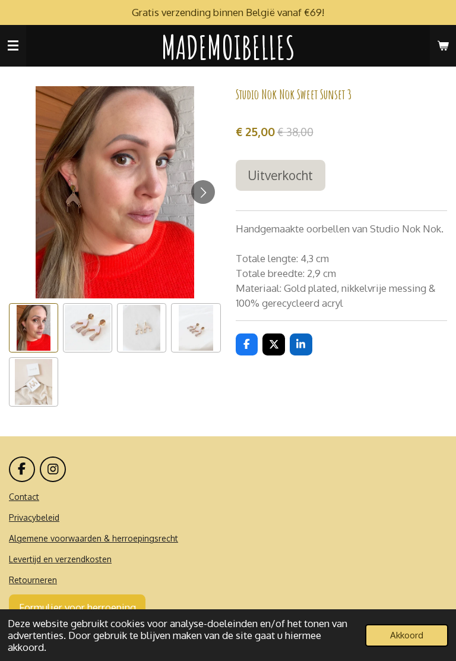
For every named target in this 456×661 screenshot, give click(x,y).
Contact (24, 497)
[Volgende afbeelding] (203, 192)
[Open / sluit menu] (13, 46)
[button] (33, 327)
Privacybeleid (34, 517)
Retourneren (33, 580)
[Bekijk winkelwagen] (443, 46)
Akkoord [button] (406, 635)
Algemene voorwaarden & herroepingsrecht (93, 538)
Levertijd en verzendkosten (60, 559)
